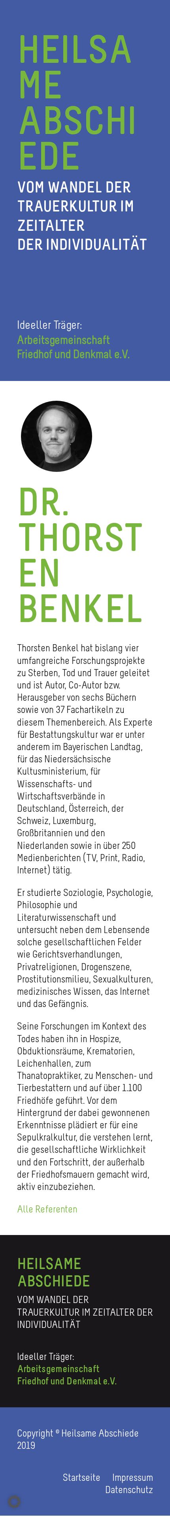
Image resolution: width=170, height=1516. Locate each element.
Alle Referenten (47, 1209)
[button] (14, 1502)
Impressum (132, 1477)
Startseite (82, 1477)
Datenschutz (129, 1489)
